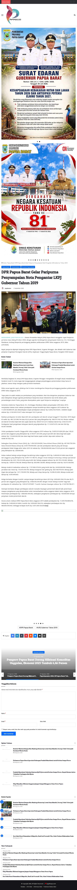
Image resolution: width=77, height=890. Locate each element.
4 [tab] (35, 260)
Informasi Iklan (38, 886)
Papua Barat (10, 262)
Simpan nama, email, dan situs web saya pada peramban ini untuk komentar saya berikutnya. (29, 729)
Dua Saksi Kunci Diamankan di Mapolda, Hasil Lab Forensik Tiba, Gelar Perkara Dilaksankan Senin (43, 836)
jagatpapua (8, 288)
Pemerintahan (16, 267)
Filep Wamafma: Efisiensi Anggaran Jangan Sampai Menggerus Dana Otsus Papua (38, 784)
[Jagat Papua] (13, 15)
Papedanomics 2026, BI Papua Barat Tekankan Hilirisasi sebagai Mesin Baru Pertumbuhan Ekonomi (38, 663)
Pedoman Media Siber (50, 886)
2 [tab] (39, 141)
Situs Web (43, 721)
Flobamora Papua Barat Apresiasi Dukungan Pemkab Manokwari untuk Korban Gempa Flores (63, 365)
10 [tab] (48, 260)
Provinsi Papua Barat (28, 267)
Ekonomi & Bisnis (38, 652)
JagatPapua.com (51, 883)
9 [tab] (46, 260)
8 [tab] (43, 260)
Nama (3, 713)
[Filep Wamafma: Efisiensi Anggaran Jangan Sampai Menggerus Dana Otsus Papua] (6, 788)
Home (4, 262)
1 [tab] (37, 141)
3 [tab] (33, 260)
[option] (38, 661)
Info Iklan (29, 886)
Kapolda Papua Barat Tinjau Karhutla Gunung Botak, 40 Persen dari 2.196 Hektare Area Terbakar (39, 2)
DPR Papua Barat (26, 627)
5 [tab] (37, 260)
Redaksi (23, 886)
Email (3, 721)
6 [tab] (39, 260)
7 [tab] (41, 260)
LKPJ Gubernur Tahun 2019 (47, 627)
